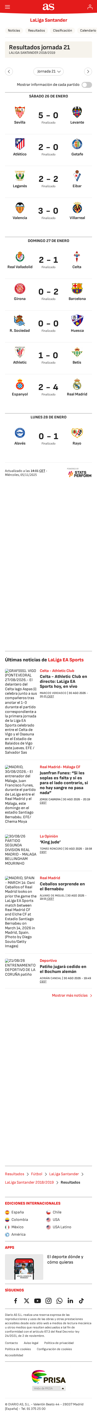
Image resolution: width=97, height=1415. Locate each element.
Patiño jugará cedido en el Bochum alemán (63, 969)
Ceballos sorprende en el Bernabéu (62, 886)
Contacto (11, 1343)
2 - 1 (48, 260)
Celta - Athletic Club (57, 671)
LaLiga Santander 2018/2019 (29, 1182)
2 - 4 (48, 387)
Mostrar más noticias (70, 995)
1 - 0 (49, 355)
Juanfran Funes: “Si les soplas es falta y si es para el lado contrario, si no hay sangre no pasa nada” (64, 782)
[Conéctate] (90, 7)
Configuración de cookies (54, 1349)
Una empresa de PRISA (49, 1376)
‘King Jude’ (50, 842)
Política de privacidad (59, 1343)
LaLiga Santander (48, 20)
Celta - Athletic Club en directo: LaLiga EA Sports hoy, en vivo (63, 681)
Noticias (14, 30)
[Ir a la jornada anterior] (9, 71)
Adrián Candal (50, 978)
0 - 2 (48, 292)
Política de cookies (18, 1349)
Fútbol (36, 1174)
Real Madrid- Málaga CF (60, 767)
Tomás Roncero (51, 849)
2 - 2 (49, 179)
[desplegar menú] (7, 6)
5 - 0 (48, 115)
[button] (49, 1388)
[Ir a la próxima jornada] (88, 71)
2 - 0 (48, 147)
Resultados (36, 30)
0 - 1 (49, 436)
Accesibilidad (14, 1355)
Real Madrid (50, 878)
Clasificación (62, 30)
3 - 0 (48, 211)
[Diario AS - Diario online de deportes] (48, 7)
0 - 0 (48, 323)
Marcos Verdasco (53, 693)
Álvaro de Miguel (52, 895)
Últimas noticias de (44, 660)
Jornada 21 (46, 71)
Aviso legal (31, 1343)
